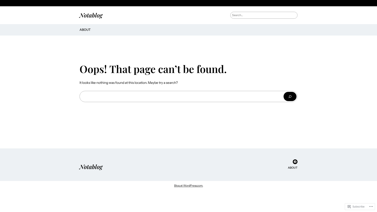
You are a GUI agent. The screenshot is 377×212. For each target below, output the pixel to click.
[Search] (290, 96)
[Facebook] (295, 161)
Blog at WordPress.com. (188, 185)
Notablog (91, 15)
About (85, 30)
